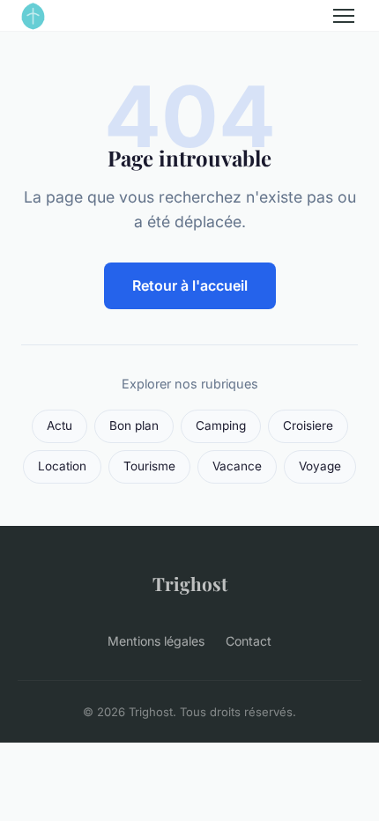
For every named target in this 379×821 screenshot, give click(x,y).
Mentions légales (156, 640)
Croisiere (308, 425)
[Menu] (343, 16)
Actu (59, 425)
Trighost (189, 583)
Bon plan (134, 425)
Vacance (237, 466)
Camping (221, 425)
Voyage (320, 466)
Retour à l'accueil (190, 285)
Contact (248, 640)
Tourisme (149, 466)
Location (62, 466)
